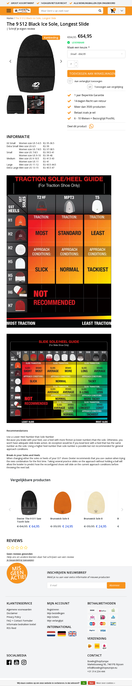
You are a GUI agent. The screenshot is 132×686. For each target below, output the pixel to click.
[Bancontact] (113, 624)
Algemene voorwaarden (19, 609)
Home (10, 18)
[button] (10, 509)
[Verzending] (89, 646)
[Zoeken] (100, 11)
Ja (84, 683)
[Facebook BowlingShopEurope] (9, 663)
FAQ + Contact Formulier (20, 620)
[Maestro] (92, 624)
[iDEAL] (103, 617)
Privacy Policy (14, 616)
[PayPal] (92, 630)
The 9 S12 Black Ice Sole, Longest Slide (35, 18)
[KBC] (113, 617)
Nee (91, 683)
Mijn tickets (53, 616)
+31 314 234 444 (96, 671)
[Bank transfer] (92, 610)
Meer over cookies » (105, 683)
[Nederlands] (51, 635)
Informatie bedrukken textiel (21, 624)
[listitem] (29, 509)
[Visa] (103, 630)
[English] (72, 635)
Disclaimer (12, 613)
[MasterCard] (103, 624)
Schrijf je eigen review (22, 28)
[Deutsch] (62, 635)
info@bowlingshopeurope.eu (102, 667)
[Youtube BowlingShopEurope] (16, 663)
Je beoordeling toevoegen (20, 560)
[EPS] (92, 617)
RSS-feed (11, 628)
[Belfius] (103, 610)
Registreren (53, 609)
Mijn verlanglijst (55, 620)
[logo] (24, 11)
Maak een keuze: (78, 47)
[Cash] (113, 610)
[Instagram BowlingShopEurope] (23, 663)
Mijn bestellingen (56, 613)
